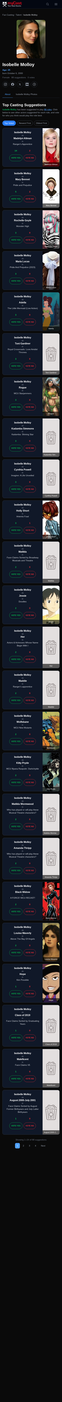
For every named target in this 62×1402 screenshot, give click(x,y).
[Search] (47, 4)
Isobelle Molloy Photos (26, 94)
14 (16, 150)
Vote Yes (15, 158)
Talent (19, 15)
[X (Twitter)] (20, 84)
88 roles (48, 109)
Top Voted (9, 123)
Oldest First (41, 123)
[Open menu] (56, 4)
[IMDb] (27, 84)
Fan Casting (8, 15)
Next (43, 1146)
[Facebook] (13, 84)
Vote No (30, 158)
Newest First (25, 123)
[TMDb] (34, 84)
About (7, 94)
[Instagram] (5, 84)
